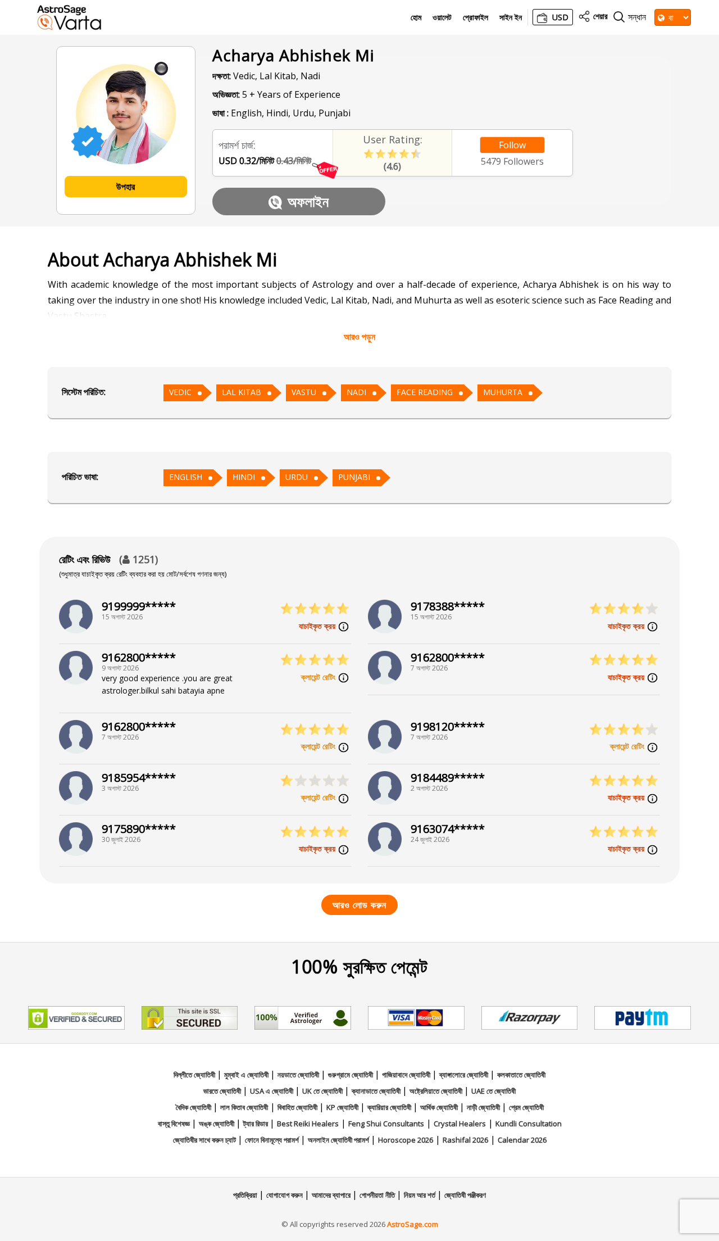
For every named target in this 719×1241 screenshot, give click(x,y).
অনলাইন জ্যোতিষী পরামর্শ (339, 1140)
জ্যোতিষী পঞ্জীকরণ (465, 1195)
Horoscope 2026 (405, 1140)
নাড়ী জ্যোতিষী (484, 1107)
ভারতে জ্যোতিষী (223, 1091)
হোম (416, 17)
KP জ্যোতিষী (343, 1107)
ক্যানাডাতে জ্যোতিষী (377, 1091)
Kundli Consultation (528, 1123)
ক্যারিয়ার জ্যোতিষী (390, 1107)
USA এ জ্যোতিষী (272, 1091)
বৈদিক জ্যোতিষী (194, 1107)
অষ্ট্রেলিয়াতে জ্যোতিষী (436, 1091)
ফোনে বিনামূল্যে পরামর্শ (273, 1140)
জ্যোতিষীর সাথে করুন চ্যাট (205, 1140)
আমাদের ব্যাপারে (332, 1195)
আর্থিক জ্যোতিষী (439, 1107)
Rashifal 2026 (465, 1140)
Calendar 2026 (522, 1140)
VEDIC (180, 392)
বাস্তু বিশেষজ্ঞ (175, 1123)
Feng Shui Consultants (386, 1123)
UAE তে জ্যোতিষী (493, 1091)
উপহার (125, 186)
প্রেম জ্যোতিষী (526, 1107)
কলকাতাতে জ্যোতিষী (521, 1075)
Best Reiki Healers (308, 1123)
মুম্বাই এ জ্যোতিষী (247, 1075)
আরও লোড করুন (359, 905)
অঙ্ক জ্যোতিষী (217, 1123)
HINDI (244, 477)
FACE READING (425, 392)
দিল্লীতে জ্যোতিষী (195, 1075)
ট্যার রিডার (256, 1123)
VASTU (304, 392)
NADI (356, 392)
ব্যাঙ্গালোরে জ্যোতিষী (464, 1075)
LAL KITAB (241, 392)
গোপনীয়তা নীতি (378, 1195)
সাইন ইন (510, 17)
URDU (296, 477)
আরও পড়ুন (359, 336)
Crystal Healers (460, 1123)
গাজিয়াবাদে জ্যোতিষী (407, 1075)
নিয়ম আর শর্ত (420, 1195)
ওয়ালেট (442, 17)
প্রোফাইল (475, 17)
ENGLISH (185, 477)
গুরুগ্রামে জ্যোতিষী (351, 1075)
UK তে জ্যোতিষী (323, 1091)
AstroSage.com (412, 1224)
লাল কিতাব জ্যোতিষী (244, 1107)
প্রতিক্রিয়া (246, 1195)
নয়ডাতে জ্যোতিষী (299, 1075)
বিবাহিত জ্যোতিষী (298, 1107)
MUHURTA (502, 392)
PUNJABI (354, 477)
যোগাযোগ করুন (285, 1195)
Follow (512, 145)
